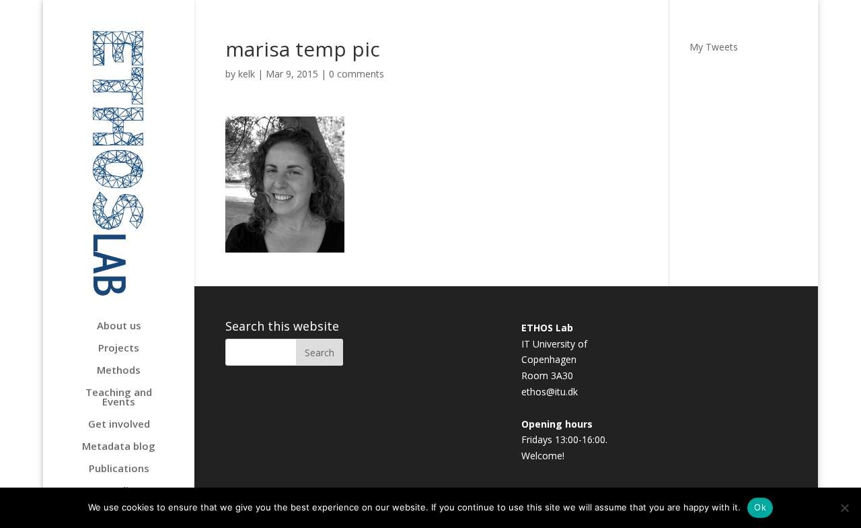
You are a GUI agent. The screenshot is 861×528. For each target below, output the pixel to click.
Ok (760, 507)
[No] (844, 508)
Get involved (119, 424)
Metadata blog (118, 447)
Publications (119, 469)
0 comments (356, 73)
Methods (119, 370)
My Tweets (713, 46)
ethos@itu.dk (549, 391)
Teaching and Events (118, 397)
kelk (246, 73)
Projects (118, 348)
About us (119, 326)
